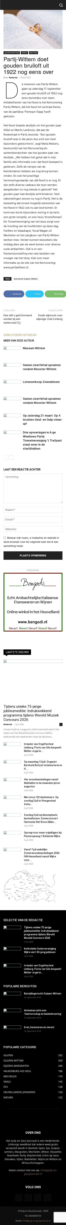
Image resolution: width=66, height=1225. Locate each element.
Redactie (13, 77)
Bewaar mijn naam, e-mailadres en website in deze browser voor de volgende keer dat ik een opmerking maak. (31, 541)
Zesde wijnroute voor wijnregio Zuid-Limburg (49, 317)
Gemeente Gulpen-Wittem (26, 278)
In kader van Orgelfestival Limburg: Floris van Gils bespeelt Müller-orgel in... (42, 747)
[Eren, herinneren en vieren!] (12, 1031)
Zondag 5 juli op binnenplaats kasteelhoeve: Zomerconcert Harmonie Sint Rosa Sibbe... (41, 818)
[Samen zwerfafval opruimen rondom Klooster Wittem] (12, 369)
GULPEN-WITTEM (12, 52)
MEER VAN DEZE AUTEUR (19, 340)
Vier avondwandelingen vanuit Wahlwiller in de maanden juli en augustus (42, 783)
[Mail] (37, 1197)
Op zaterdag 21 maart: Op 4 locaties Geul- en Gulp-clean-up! (42, 419)
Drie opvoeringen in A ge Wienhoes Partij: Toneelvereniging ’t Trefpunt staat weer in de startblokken (42, 440)
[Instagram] (28, 1197)
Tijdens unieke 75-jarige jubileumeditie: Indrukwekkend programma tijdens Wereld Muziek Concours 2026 (31, 713)
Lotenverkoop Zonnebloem (41, 382)
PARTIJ (24, 52)
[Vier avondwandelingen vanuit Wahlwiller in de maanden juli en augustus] (12, 784)
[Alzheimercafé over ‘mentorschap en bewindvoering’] (12, 1015)
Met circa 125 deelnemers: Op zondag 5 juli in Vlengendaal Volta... (41, 801)
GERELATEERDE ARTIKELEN (20, 335)
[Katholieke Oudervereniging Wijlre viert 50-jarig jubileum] (12, 953)
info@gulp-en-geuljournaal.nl (36, 1220)
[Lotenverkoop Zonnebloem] (12, 386)
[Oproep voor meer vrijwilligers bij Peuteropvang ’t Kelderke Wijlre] (12, 837)
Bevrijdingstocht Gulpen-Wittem (42, 993)
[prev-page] (6, 457)
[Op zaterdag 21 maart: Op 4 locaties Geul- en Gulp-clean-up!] (12, 420)
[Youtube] (47, 1197)
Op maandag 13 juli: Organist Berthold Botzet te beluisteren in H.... (43, 765)
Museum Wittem (34, 348)
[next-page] (11, 457)
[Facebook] (18, 1197)
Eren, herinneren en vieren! (39, 1027)
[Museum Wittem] (12, 352)
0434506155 (35, 1215)
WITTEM (33, 52)
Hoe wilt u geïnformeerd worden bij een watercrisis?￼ (18, 319)
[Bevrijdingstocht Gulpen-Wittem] (12, 998)
